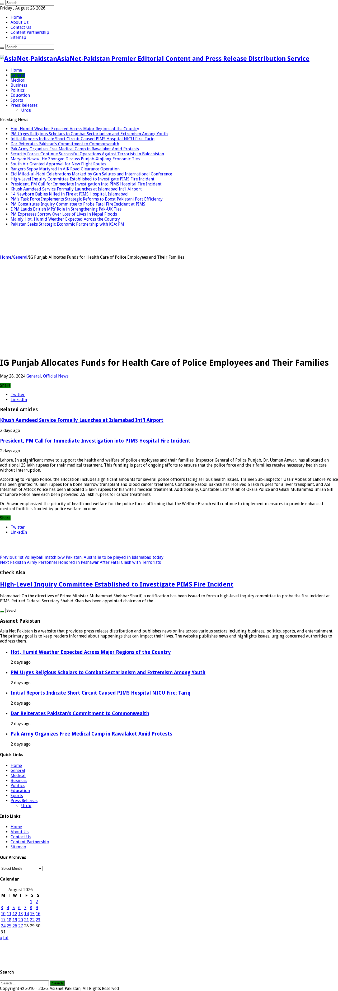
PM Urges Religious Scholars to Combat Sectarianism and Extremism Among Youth (89, 133)
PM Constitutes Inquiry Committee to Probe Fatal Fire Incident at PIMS (78, 204)
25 (9, 925)
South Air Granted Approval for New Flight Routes (58, 163)
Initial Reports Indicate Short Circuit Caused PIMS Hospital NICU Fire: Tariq (83, 138)
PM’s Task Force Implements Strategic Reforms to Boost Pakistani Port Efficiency (87, 199)
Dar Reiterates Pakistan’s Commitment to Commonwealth (65, 143)
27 (20, 925)
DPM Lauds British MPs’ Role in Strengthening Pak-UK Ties (66, 209)
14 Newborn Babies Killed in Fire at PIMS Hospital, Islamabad (69, 194)
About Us (20, 22)
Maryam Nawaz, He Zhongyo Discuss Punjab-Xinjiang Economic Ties (75, 158)
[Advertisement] (169, 315)
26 (14, 925)
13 (20, 913)
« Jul (4, 937)
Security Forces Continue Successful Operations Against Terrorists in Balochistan (87, 153)
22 (32, 919)
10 (3, 913)
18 (9, 919)
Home (16, 17)
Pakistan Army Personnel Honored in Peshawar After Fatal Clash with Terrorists (80, 562)
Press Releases (24, 105)
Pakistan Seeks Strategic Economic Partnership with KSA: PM (67, 224)
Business (19, 85)
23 (38, 919)
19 (14, 919)
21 (26, 919)
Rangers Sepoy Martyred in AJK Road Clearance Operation (65, 168)
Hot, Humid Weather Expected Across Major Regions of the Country (75, 128)
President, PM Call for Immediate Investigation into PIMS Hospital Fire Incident (86, 184)
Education (20, 95)
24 (3, 925)
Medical (18, 80)
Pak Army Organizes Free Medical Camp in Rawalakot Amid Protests (75, 148)
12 (14, 913)
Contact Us (21, 27)
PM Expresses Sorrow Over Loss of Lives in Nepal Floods (64, 214)
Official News (55, 376)
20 (20, 919)
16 (38, 913)
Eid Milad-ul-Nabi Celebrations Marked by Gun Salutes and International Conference (91, 173)
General (18, 75)
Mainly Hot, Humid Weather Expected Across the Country (65, 219)
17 (3, 919)
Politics (18, 90)
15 (32, 913)
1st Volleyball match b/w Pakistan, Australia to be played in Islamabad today (81, 557)
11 (9, 913)
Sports (17, 100)
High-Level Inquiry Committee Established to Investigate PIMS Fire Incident (82, 179)
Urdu (26, 110)
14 (26, 913)
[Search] (2, 4)
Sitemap (18, 37)
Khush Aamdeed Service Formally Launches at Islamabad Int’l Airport (76, 189)
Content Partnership (30, 32)
